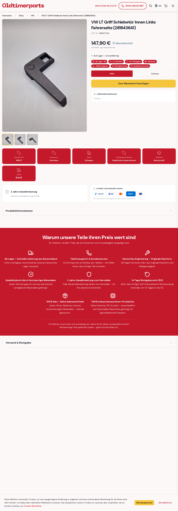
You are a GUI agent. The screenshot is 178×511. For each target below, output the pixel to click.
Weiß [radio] (112, 73)
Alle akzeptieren (144, 502)
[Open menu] (173, 6)
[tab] (7, 139)
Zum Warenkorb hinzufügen (133, 83)
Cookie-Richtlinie (32, 506)
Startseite (7, 15)
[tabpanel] (44, 75)
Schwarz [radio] (155, 73)
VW (32, 15)
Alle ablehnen (165, 502)
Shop (21, 15)
